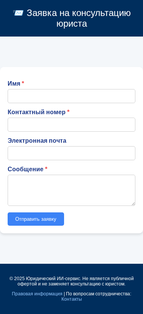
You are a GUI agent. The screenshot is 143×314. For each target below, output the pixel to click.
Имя (14, 83)
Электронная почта (37, 140)
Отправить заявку (35, 219)
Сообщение (25, 169)
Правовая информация (37, 293)
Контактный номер (37, 112)
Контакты (71, 299)
